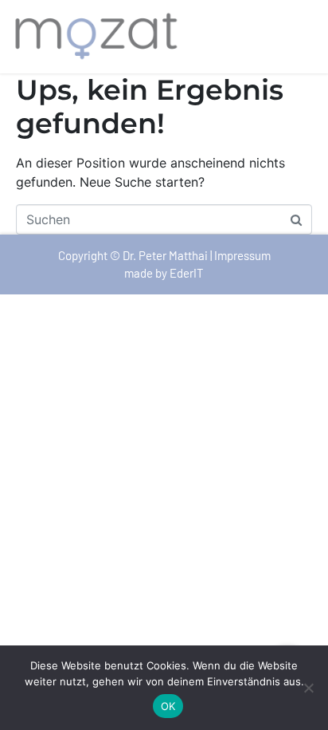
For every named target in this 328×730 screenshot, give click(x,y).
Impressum (242, 255)
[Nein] (308, 688)
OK (168, 706)
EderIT (187, 273)
